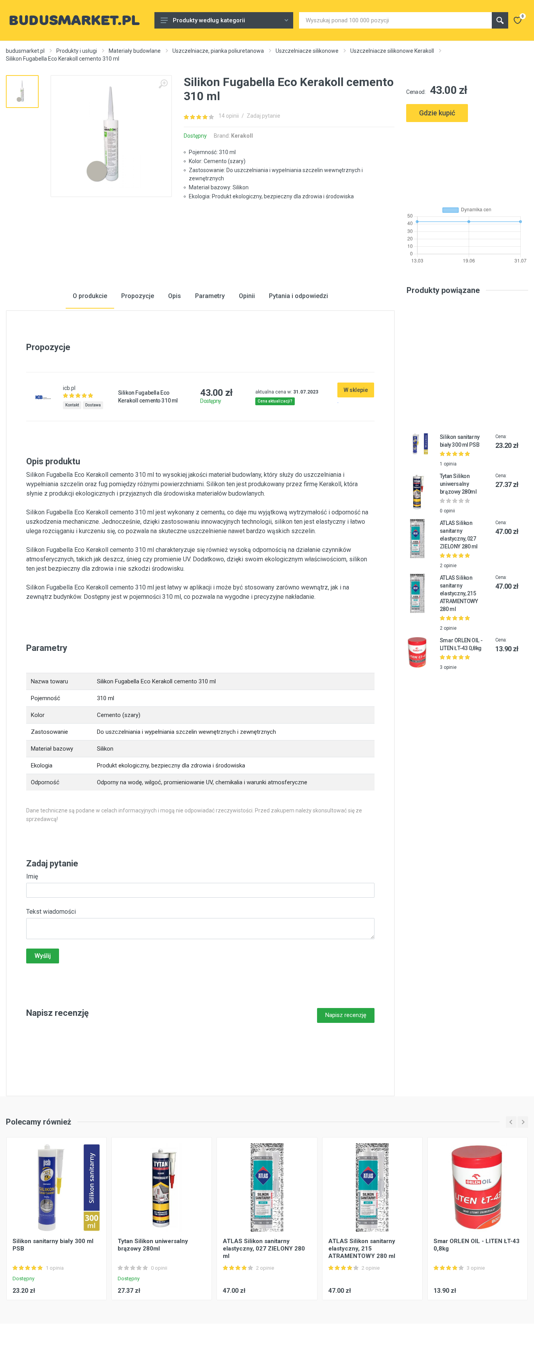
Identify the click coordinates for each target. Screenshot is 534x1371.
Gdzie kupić (437, 113)
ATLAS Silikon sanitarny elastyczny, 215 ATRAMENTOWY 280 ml (459, 593)
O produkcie (90, 296)
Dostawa (93, 405)
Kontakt (72, 405)
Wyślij (42, 956)
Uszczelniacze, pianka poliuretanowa (218, 51)
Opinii (247, 296)
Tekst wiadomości (51, 911)
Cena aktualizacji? (275, 401)
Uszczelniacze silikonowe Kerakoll (392, 51)
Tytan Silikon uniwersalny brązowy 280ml (458, 484)
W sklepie (356, 390)
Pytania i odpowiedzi (298, 296)
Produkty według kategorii (209, 20)
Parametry (210, 296)
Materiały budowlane (135, 51)
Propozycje (137, 296)
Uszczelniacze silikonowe (307, 51)
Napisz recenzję (345, 1015)
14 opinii (229, 116)
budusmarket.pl (25, 51)
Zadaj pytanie (263, 116)
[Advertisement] (467, 161)
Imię (32, 876)
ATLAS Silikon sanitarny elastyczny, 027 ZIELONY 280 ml (264, 1249)
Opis (174, 296)
